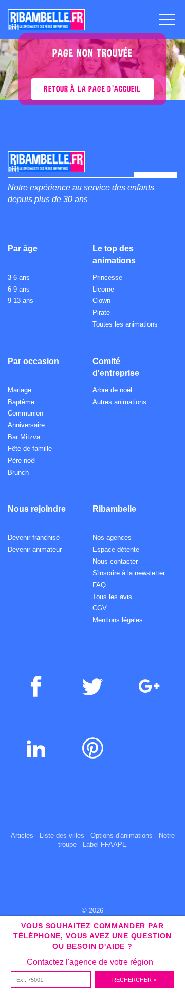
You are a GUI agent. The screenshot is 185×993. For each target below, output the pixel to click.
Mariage (19, 390)
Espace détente (115, 549)
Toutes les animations (125, 324)
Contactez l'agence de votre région (90, 962)
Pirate (101, 312)
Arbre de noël (112, 390)
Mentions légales (117, 620)
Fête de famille (30, 449)
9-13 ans (20, 300)
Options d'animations (121, 835)
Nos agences (112, 537)
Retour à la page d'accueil (92, 89)
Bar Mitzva (24, 437)
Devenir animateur (35, 549)
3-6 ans (19, 277)
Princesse (107, 277)
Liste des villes (62, 835)
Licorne (103, 289)
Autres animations (119, 402)
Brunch (18, 472)
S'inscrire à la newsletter (128, 573)
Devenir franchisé (34, 537)
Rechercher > (134, 980)
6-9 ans (19, 289)
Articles (22, 835)
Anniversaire (26, 425)
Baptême (21, 402)
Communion (25, 413)
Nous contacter (115, 561)
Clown (101, 300)
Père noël (22, 460)
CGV (99, 608)
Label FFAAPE (105, 844)
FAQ (99, 585)
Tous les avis (112, 597)
